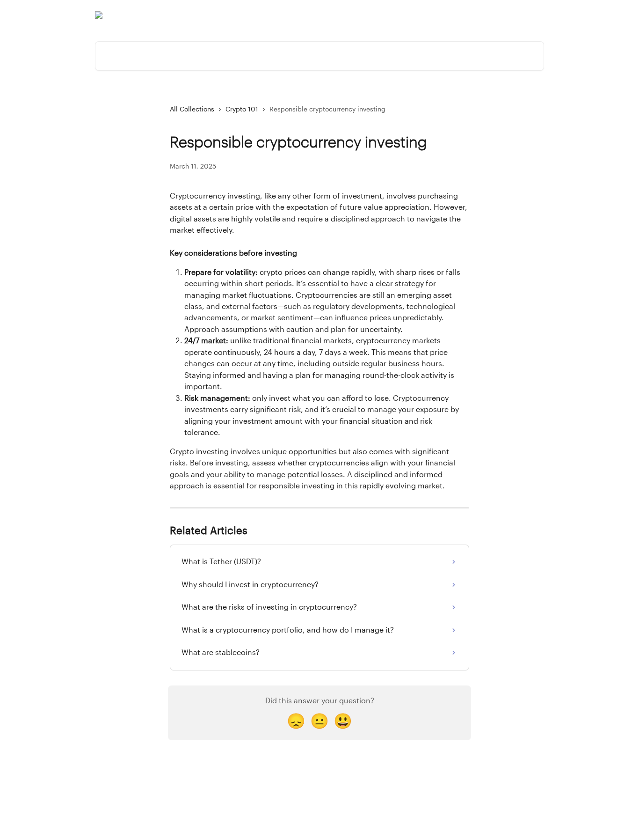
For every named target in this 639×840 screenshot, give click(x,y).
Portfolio (418, 15)
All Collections (192, 109)
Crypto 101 (241, 109)
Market (453, 15)
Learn (483, 15)
